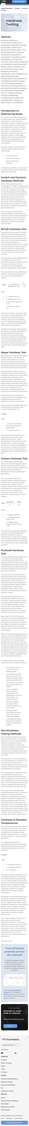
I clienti (3, 1069)
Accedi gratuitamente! (14, 1123)
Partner (3, 1066)
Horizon (6, 994)
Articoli (3, 1098)
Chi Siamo (4, 1060)
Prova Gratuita (19, 1)
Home (2, 1118)
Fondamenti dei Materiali (8, 1085)
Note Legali (9, 1118)
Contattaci (10, 1026)
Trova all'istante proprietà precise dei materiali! (14, 951)
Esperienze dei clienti (7, 1082)
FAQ (2, 1088)
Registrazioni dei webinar (8, 1107)
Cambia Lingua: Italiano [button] (8, 1045)
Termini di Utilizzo (19, 1118)
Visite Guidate (5, 1104)
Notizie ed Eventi (5, 1110)
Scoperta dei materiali (7, 1091)
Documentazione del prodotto (9, 1101)
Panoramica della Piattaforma (9, 1079)
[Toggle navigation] (3, 4)
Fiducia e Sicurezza (6, 1063)
